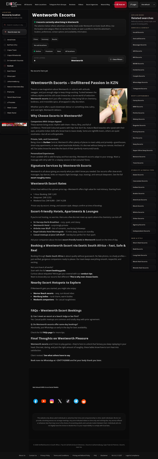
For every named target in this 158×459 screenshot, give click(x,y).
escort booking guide (55, 270)
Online (38, 51)
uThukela (11, 102)
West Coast (12, 108)
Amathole (11, 40)
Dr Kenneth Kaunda (15, 61)
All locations (70, 51)
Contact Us (117, 5)
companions (48, 299)
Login (134, 4)
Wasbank (37, 299)
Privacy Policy (45, 455)
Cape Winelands (14, 55)
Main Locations (40, 5)
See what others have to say (57, 355)
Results (54, 39)
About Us (22, 455)
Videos (80, 5)
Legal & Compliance (132, 455)
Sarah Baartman (14, 97)
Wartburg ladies (40, 296)
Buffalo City (12, 45)
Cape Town (12, 50)
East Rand (11, 71)
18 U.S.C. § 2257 (116, 455)
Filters (36, 39)
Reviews (72, 5)
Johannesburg (13, 81)
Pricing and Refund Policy (81, 455)
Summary (45, 39)
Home (19, 5)
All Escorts (28, 5)
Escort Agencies (92, 5)
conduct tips (86, 273)
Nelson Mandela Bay (15, 87)
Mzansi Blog (105, 5)
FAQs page (48, 332)
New (59, 51)
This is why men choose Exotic (84, 277)
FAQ (95, 455)
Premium (49, 51)
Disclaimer (104, 455)
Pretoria (10, 92)
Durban (46, 142)
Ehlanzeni (11, 76)
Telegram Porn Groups (57, 5)
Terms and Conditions (61, 455)
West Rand (11, 113)
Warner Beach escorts (43, 293)
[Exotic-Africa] (14, 125)
